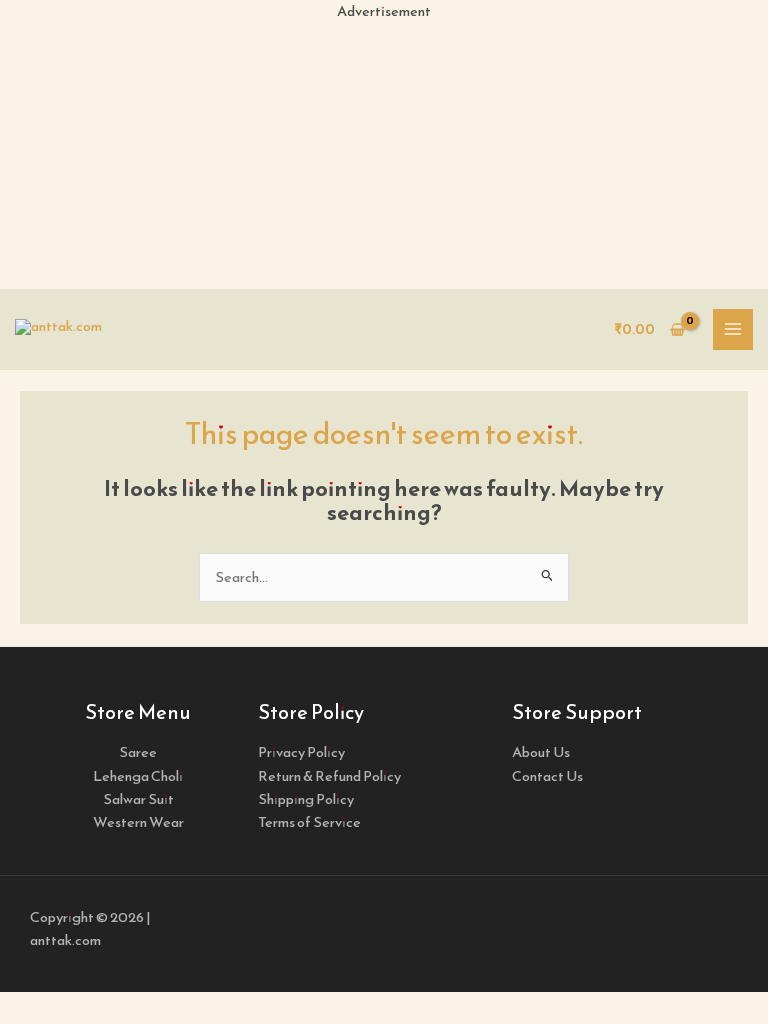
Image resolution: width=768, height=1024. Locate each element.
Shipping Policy (306, 799)
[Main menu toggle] (733, 329)
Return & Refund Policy (329, 776)
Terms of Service (309, 822)
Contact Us (547, 776)
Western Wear (138, 822)
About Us (541, 752)
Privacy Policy (301, 752)
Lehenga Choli (138, 776)
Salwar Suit (138, 799)
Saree (138, 752)
